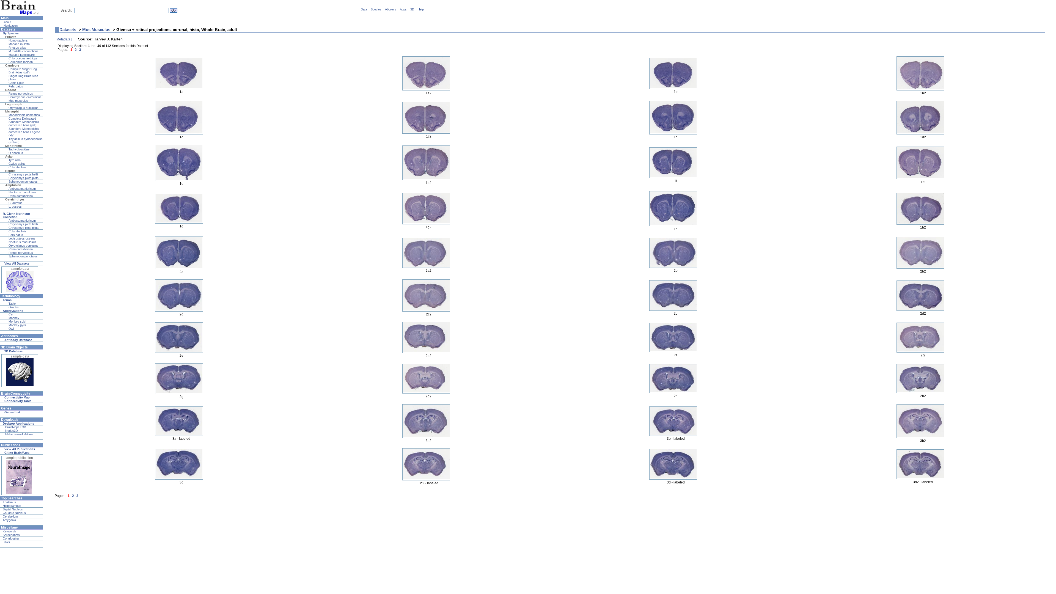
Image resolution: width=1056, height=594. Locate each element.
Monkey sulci (17, 321)
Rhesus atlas (17, 47)
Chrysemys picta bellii (23, 174)
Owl (11, 328)
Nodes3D (11, 430)
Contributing (11, 538)
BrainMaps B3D (15, 427)
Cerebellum (10, 516)
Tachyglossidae (19, 149)
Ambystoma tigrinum (22, 188)
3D (412, 9)
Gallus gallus (17, 163)
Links (6, 542)
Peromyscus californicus (25, 97)
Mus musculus (18, 100)
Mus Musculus (96, 29)
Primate (10, 36)
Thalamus (9, 502)
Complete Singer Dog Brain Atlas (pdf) (23, 70)
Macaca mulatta (19, 44)
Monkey (14, 318)
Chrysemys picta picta (23, 178)
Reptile (10, 170)
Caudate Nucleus (14, 513)
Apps (403, 9)
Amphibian (13, 185)
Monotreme (13, 145)
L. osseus (15, 206)
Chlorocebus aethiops (23, 58)
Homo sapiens (18, 40)
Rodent (10, 90)
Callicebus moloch (21, 62)
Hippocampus (12, 505)
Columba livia (17, 167)
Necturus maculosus (22, 192)
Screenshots (11, 535)
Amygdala (9, 520)
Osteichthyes (14, 199)
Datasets (67, 29)
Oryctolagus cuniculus (23, 107)
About (7, 22)
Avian (9, 156)
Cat (11, 314)
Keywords (9, 531)
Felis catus (16, 86)
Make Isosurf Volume (19, 434)
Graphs (14, 307)
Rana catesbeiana (21, 195)
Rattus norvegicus (21, 93)
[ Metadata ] (63, 39)
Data (364, 9)
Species (376, 9)
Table (12, 303)
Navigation (10, 25)
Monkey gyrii (17, 325)
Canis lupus (16, 82)
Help (421, 9)
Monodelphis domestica (24, 115)
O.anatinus (16, 153)
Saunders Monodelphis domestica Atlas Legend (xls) (24, 132)
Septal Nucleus (13, 509)
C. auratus (16, 203)
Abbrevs (390, 9)
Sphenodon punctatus (23, 181)
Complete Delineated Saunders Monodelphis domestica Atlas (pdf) (24, 122)
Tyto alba (15, 160)
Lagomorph (13, 104)
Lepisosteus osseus (22, 238)
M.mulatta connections (23, 51)
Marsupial (12, 111)
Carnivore (12, 65)
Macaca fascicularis (22, 54)
